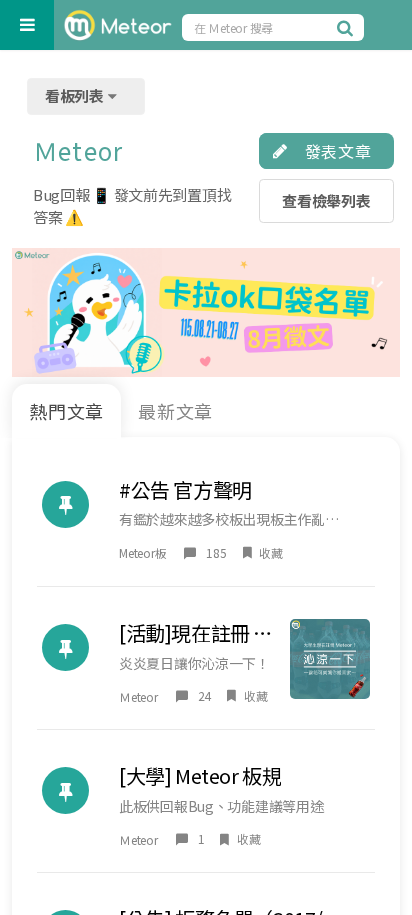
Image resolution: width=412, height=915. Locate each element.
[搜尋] (348, 27)
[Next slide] (377, 312)
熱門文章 (67, 411)
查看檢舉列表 (326, 200)
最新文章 (176, 411)
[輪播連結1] (206, 312)
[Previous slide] (34, 312)
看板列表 (76, 95)
